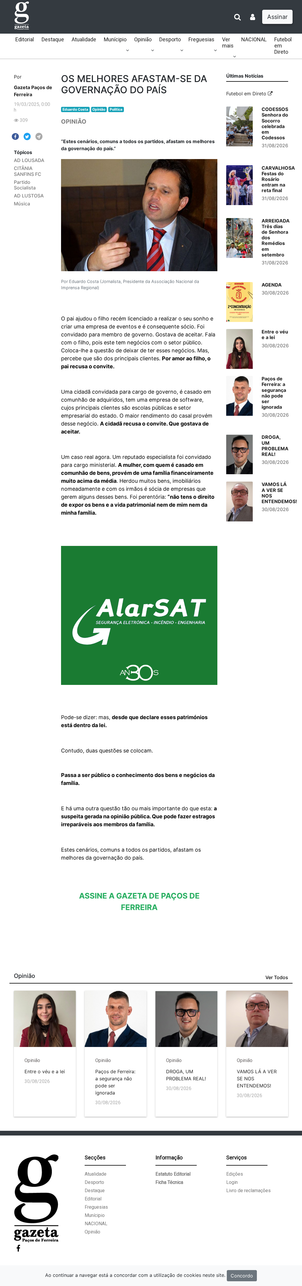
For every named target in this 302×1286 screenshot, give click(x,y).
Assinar (277, 16)
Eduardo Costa (75, 109)
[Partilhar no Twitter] (27, 136)
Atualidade (84, 39)
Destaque (53, 39)
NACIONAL (254, 39)
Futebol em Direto (283, 45)
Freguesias (201, 39)
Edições (234, 1174)
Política (116, 109)
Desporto (170, 39)
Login (232, 1182)
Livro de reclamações (248, 1190)
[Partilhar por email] (38, 136)
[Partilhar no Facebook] (15, 136)
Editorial (24, 39)
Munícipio (115, 39)
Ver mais (228, 42)
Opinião (143, 39)
